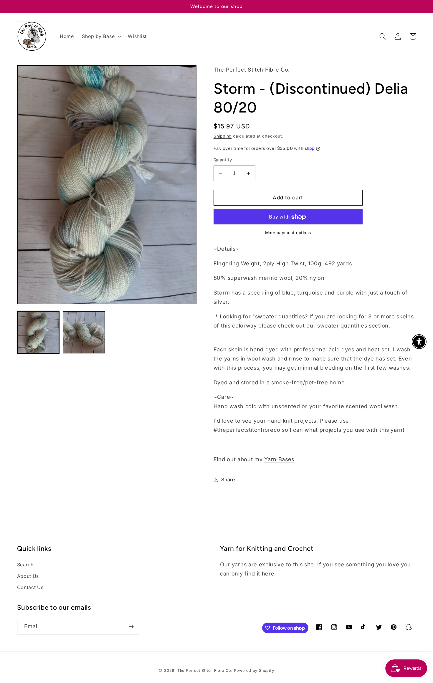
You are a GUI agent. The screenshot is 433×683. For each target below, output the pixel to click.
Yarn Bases (279, 459)
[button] (101, 36)
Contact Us (30, 587)
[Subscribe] (131, 627)
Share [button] (228, 480)
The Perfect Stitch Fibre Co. (205, 670)
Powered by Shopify (254, 670)
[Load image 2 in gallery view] (84, 332)
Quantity (223, 160)
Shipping (223, 136)
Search (25, 565)
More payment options (288, 232)
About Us (28, 576)
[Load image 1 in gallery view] (38, 332)
